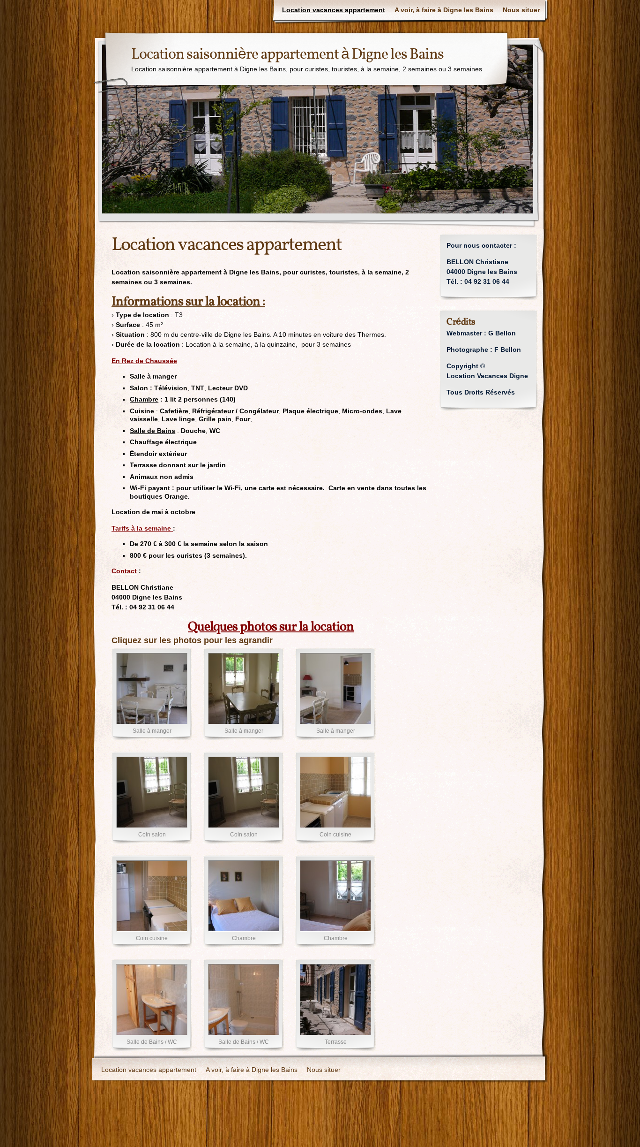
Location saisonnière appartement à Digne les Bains (287, 55)
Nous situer (521, 10)
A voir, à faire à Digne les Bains (443, 10)
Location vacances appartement (333, 10)
